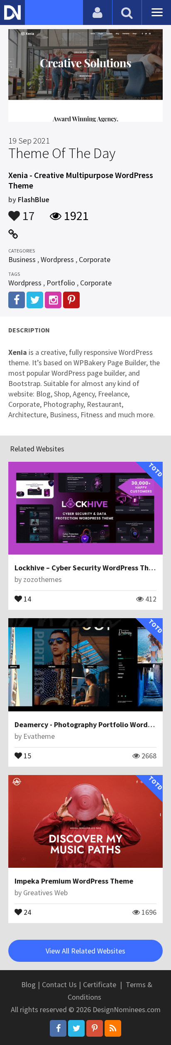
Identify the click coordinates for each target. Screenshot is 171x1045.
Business (22, 259)
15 (26, 755)
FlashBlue (33, 199)
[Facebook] (58, 1028)
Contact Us (59, 984)
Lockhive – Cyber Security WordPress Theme (89, 567)
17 (27, 212)
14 (26, 598)
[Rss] (113, 1028)
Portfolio (60, 282)
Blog (28, 984)
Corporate (94, 259)
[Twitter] (76, 1028)
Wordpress (57, 259)
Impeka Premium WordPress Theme (74, 881)
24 (26, 911)
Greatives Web (45, 892)
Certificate (99, 984)
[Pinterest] (94, 1028)
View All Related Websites (85, 951)
